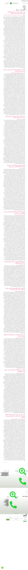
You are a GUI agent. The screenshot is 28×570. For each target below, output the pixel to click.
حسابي (27, 494)
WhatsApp (24, 521)
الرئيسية (17, 468)
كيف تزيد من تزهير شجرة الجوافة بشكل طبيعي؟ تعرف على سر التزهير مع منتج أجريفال (15, 416)
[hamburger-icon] (26, 5)
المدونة (27, 493)
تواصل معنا (24, 6)
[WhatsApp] (26, 521)
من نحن (24, 5)
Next (4, 462)
